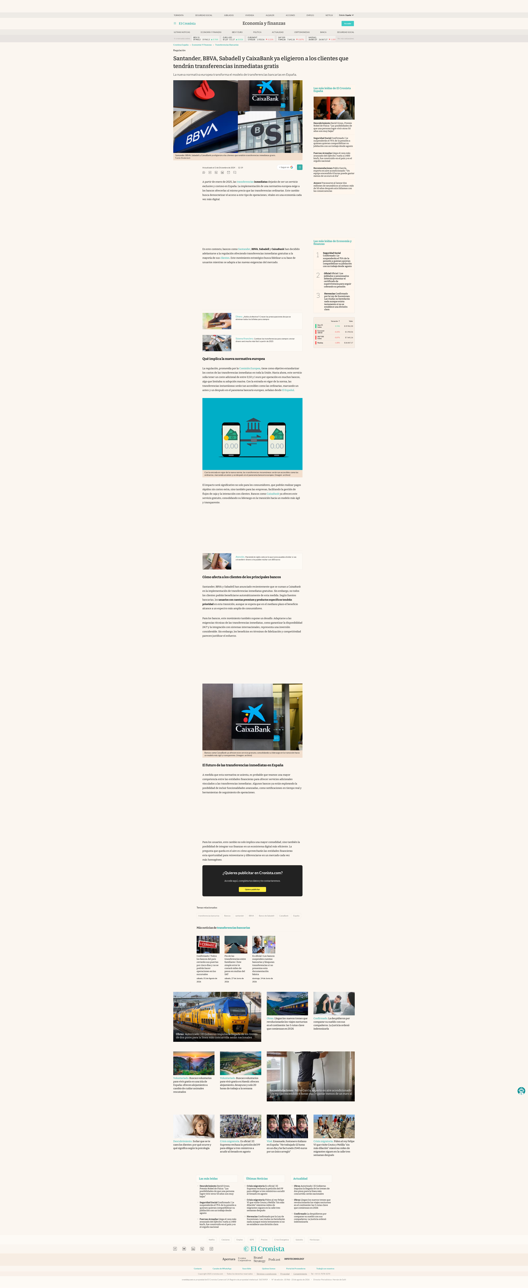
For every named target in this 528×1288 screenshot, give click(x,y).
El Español (288, 390)
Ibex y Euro (237, 32)
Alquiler (270, 15)
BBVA (251, 916)
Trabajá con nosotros (325, 1268)
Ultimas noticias (182, 32)
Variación (334, 321)
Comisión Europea (249, 368)
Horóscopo (314, 1240)
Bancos (227, 916)
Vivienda (249, 15)
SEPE (252, 1240)
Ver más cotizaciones (345, 39)
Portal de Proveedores (295, 1268)
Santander (244, 249)
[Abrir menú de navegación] (175, 23)
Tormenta (179, 15)
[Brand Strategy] (260, 1259)
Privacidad (285, 1274)
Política (257, 32)
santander (239, 916)
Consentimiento (300, 1274)
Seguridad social (203, 15)
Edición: (345, 15)
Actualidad (278, 32)
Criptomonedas (302, 32)
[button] (521, 1091)
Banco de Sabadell (266, 916)
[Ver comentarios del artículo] (234, 172)
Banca (323, 32)
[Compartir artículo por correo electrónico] (228, 172)
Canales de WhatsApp (222, 1268)
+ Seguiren (287, 168)
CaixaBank (273, 493)
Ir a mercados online (182, 39)
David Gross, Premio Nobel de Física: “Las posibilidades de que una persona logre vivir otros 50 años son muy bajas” (333, 127)
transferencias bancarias (227, 45)
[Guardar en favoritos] (299, 167)
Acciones (290, 15)
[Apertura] (228, 1259)
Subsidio (299, 1240)
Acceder (347, 23)
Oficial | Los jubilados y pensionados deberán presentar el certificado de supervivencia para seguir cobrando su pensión (337, 280)
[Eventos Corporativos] (244, 1259)
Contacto (198, 1268)
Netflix (329, 15)
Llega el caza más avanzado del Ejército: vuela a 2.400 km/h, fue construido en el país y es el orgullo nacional (333, 157)
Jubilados (229, 15)
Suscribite (246, 1268)
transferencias (245, 181)
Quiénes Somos (268, 1268)
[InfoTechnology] (294, 1260)
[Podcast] (274, 1259)
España (296, 916)
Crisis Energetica (281, 1240)
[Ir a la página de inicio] (187, 23)
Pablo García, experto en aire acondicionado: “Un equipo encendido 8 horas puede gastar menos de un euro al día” (334, 172)
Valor (351, 321)
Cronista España (181, 45)
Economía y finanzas (211, 32)
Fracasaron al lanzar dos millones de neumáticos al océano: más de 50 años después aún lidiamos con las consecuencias (334, 187)
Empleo (310, 15)
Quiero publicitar (255, 889)
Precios (264, 1240)
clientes (224, 257)
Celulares (226, 1240)
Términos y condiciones (267, 1274)
